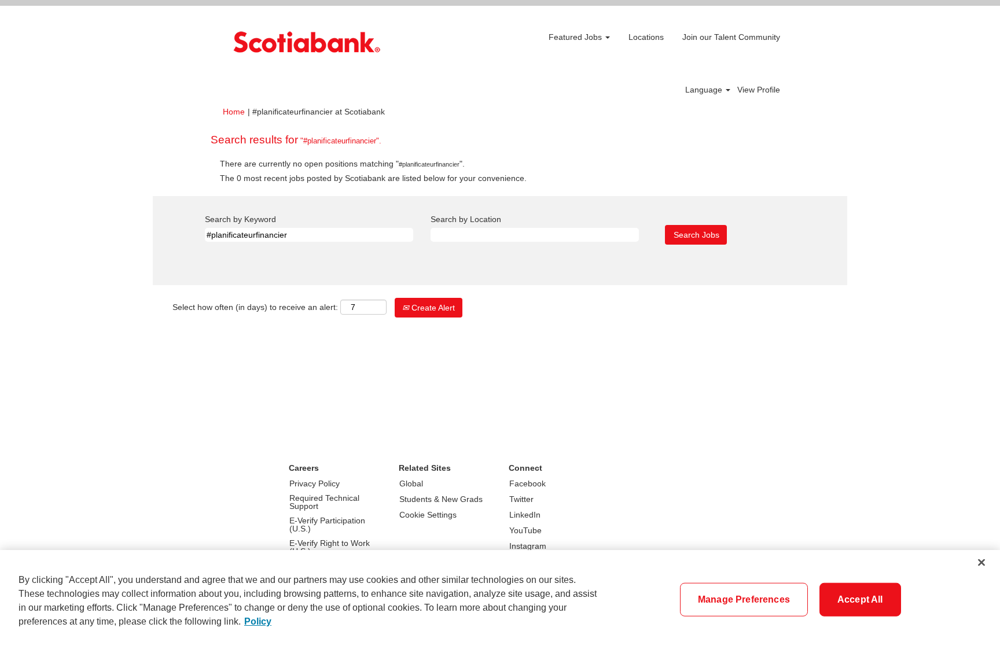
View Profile (758, 89)
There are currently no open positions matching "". (342, 163)
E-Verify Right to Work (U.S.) (329, 547)
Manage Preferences (744, 599)
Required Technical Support (324, 502)
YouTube (525, 530)
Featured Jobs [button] (576, 37)
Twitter (521, 499)
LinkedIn (525, 514)
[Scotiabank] (306, 42)
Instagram (527, 546)
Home (234, 111)
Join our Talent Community (731, 37)
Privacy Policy (314, 483)
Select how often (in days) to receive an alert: (255, 307)
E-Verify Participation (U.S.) (327, 524)
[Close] (981, 562)
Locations (646, 37)
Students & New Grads (441, 499)
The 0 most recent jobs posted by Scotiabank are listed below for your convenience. (373, 178)
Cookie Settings (428, 514)
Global (411, 483)
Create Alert (432, 307)
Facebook (527, 483)
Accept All (860, 599)
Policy (257, 621)
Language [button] (705, 89)
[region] (500, 598)
